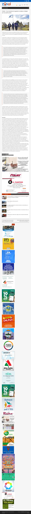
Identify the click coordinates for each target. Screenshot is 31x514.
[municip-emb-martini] (8, 333)
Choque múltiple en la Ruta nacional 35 (12, 201)
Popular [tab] (6, 194)
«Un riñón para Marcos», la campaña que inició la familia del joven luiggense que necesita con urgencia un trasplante (17, 197)
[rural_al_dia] (8, 437)
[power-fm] (15, 175)
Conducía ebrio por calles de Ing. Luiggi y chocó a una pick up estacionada (17, 214)
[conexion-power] (8, 413)
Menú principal (5, 7)
